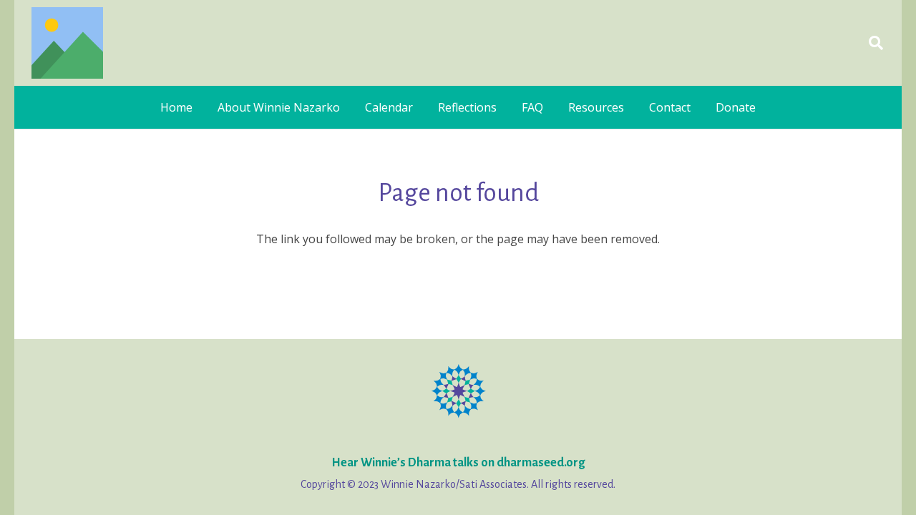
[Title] (67, 43)
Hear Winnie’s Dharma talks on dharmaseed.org (458, 462)
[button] (876, 43)
